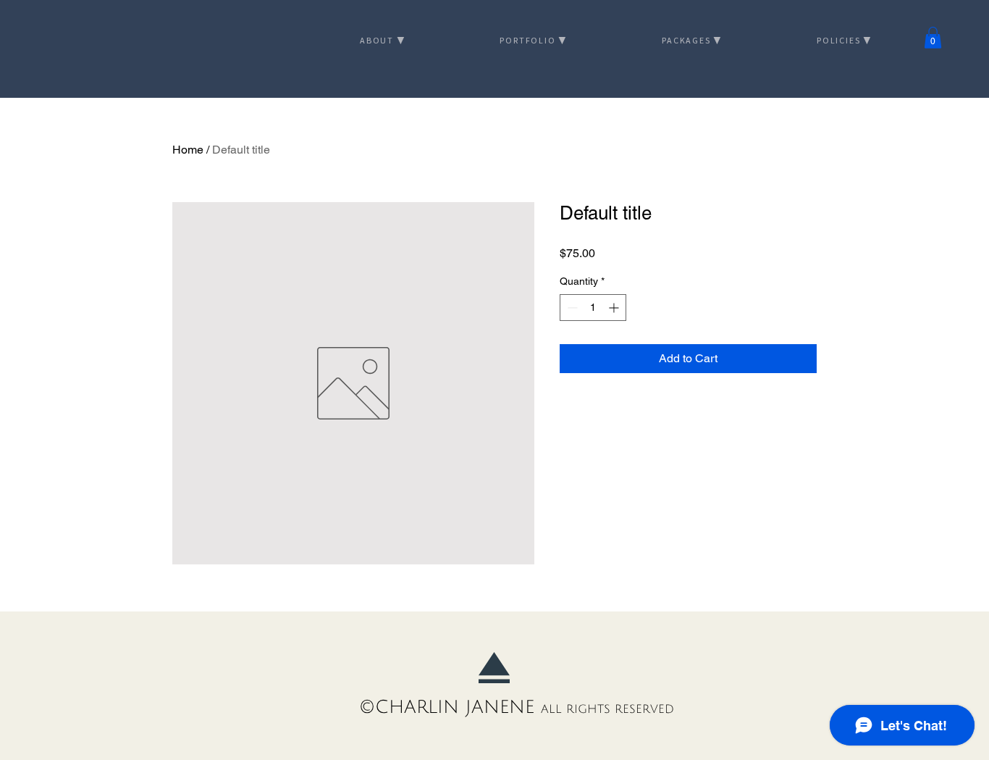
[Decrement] (571, 307)
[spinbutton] (593, 307)
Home (187, 149)
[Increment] (615, 307)
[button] (933, 38)
